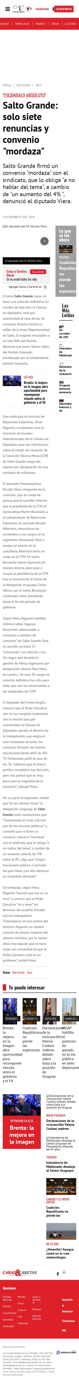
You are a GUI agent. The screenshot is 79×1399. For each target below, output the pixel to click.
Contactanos (68, 1321)
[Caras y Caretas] (20, 1276)
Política (7, 1306)
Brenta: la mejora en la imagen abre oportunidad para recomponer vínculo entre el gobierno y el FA (36, 392)
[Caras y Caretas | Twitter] (65, 1272)
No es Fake (52, 1244)
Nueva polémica (53, 1018)
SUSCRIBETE (64, 9)
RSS (64, 1330)
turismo (51, 1157)
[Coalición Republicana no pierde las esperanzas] (30, 1023)
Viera (29, 972)
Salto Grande (18, 972)
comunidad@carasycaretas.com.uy (29, 1362)
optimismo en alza (15, 1018)
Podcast (36, 1309)
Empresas (23, 1323)
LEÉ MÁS (28, 377)
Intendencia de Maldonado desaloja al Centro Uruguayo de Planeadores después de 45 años (60, 1170)
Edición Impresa (36, 1317)
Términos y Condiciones (14, 1346)
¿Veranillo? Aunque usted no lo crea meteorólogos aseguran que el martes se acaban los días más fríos (61, 1259)
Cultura (70, 23)
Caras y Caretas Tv (36, 1299)
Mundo (40, 23)
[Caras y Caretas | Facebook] (27, 9)
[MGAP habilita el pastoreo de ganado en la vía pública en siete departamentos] (69, 1023)
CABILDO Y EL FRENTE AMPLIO (39, 1018)
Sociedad (8, 1319)
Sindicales (22, 23)
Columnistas (10, 1313)
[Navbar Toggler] (10, 9)
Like (20, 1316)
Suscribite (38, 272)
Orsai (55, 23)
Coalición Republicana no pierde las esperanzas (32, 1039)
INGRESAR (42, 9)
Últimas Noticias (7, 1298)
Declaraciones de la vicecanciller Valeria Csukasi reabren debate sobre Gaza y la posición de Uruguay (53, 1052)
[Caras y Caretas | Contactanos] (72, 1273)
